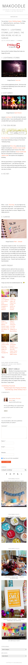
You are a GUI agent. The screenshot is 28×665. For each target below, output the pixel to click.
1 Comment (19, 40)
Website (3, 452)
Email (3, 446)
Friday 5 (19, 364)
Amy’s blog (13, 146)
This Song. (11, 204)
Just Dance (9, 117)
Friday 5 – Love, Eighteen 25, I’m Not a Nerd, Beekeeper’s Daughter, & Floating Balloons (5, 303)
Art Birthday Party (14, 640)
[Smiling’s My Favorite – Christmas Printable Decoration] (14, 599)
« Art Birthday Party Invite (8, 386)
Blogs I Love (12, 364)
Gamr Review (18, 113)
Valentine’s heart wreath (18, 148)
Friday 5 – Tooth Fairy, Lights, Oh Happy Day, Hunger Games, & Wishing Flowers (13, 303)
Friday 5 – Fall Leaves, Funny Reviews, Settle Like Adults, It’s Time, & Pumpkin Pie (5, 347)
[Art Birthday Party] (14, 631)
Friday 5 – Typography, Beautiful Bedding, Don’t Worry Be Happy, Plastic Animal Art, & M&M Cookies (14, 348)
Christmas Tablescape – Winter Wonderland (14, 577)
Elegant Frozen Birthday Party (14, 481)
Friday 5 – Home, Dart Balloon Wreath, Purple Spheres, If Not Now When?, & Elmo (5, 326)
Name (3, 441)
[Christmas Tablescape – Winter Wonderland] (14, 563)
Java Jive (18, 80)
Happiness (4, 365)
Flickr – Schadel (18, 241)
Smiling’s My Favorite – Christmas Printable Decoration (14, 620)
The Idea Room (5, 138)
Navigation (14, 16)
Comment (4, 426)
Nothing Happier (13, 362)
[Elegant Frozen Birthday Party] (14, 494)
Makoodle (14, 6)
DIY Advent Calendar (14, 516)
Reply (5, 410)
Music (9, 365)
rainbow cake (4, 155)
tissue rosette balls (21, 151)
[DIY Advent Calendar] (14, 530)
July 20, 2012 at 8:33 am (15, 402)
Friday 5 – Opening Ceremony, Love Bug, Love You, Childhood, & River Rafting (13, 326)
